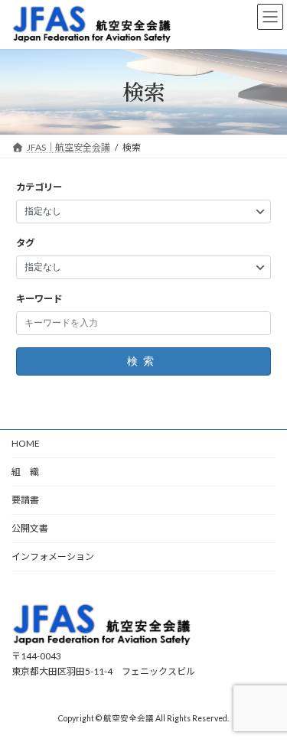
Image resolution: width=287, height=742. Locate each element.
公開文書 (29, 528)
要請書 (25, 500)
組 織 (25, 471)
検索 (143, 361)
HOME (25, 443)
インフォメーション (52, 556)
